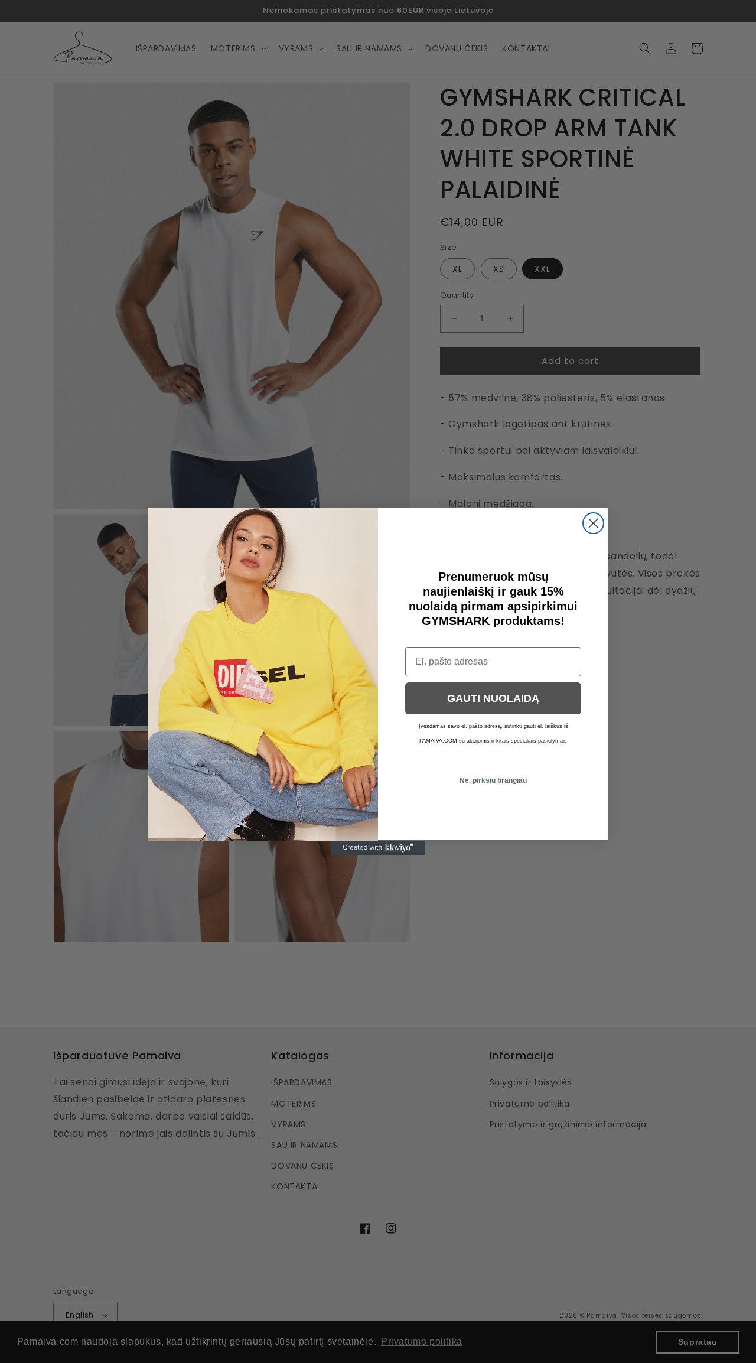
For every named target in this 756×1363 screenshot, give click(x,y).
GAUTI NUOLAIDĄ (493, 698)
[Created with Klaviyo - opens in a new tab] (378, 848)
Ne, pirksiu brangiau (493, 780)
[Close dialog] (593, 523)
